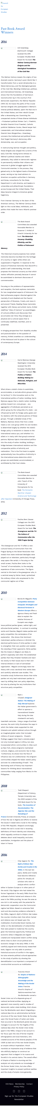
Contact (29, 1084)
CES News (9, 1084)
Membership (20, 1084)
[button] (36, 8)
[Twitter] (19, 1091)
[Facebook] (14, 1091)
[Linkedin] (24, 1091)
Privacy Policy (19, 1087)
